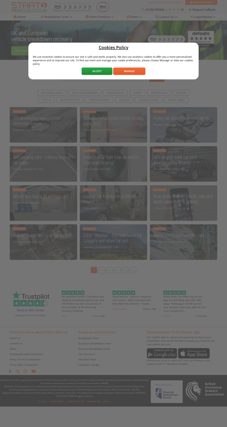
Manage (129, 71)
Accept (97, 71)
